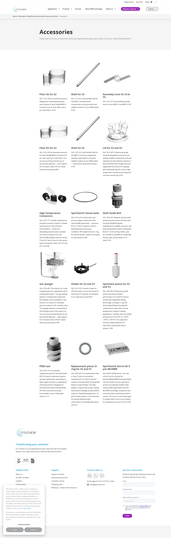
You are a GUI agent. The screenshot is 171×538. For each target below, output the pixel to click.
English (147, 2)
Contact (151, 9)
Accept (15, 530)
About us (19, 474)
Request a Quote (129, 9)
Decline (33, 530)
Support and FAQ (57, 474)
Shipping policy (57, 484)
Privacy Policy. (26, 508)
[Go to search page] (156, 1)
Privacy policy (21, 484)
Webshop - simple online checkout (64, 488)
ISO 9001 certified (22, 477)
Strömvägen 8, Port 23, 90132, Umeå (100, 481)
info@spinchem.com (97, 484)
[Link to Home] (20, 9)
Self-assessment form (59, 477)
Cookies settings (24, 524)
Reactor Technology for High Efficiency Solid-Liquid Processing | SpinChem (35, 16)
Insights (19, 481)
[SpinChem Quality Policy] (26, 461)
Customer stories (57, 481)
